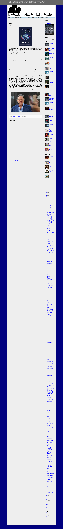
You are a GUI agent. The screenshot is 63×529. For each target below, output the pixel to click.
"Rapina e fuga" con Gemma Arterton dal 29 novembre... (50, 233)
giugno (47, 500)
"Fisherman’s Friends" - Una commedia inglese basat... (50, 293)
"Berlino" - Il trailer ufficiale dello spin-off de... (50, 207)
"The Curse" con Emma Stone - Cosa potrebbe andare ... (49, 436)
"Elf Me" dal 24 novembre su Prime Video (49, 286)
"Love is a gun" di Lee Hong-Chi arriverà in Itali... (49, 298)
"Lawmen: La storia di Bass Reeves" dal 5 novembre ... (49, 493)
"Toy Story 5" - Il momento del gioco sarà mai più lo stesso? (51, 144)
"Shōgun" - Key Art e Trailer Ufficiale (49, 425)
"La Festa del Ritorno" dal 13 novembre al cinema (49, 391)
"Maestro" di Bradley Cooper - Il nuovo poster (50, 326)
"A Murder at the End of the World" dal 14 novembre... (50, 408)
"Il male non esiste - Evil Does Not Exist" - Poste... (50, 431)
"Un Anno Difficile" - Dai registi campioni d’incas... (50, 241)
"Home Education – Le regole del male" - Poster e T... (49, 471)
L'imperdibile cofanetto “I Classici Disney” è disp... (49, 410)
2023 (46, 196)
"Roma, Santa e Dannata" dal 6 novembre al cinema (50, 488)
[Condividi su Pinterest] (25, 116)
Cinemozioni (47, 17)
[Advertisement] (25, 151)
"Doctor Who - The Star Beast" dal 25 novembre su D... (49, 253)
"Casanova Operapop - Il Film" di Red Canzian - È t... (50, 264)
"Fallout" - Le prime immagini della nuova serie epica (49, 210)
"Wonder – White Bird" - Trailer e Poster (49, 336)
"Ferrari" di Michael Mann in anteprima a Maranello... (49, 354)
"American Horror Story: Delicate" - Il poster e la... (50, 433)
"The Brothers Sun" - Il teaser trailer (49, 418)
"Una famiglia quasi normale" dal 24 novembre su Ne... (49, 281)
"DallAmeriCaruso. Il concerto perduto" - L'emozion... (49, 343)
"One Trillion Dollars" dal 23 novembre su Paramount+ (49, 288)
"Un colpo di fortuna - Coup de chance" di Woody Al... (50, 371)
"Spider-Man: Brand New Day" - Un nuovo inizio (51, 49)
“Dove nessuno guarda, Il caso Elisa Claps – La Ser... (49, 405)
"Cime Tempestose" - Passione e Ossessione (51, 120)
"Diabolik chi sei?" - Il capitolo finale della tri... (49, 230)
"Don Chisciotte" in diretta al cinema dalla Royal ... (50, 480)
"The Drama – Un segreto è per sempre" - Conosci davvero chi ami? (51, 140)
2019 (46, 512)
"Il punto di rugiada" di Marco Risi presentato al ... (49, 223)
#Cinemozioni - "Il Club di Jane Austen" (51, 162)
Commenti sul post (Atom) (15, 160)
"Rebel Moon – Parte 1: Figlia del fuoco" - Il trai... (49, 402)
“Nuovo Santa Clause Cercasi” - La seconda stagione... (49, 464)
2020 (46, 511)
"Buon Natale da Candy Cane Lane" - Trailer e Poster (50, 423)
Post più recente (11, 159)
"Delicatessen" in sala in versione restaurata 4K (49, 338)
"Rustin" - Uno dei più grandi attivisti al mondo (49, 347)
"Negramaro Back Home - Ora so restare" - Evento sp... (49, 482)
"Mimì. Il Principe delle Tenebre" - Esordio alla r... (49, 364)
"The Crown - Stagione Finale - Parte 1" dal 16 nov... (49, 366)
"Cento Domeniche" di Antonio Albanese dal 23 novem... (49, 320)
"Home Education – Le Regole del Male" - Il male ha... (49, 239)
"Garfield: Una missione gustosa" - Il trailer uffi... (50, 383)
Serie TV (12, 17)
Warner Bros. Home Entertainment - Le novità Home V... (50, 444)
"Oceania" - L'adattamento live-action (51, 63)
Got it (53, 2)
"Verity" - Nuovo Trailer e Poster (51, 76)
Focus (21, 17)
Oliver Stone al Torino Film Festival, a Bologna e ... (50, 429)
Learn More (50, 2)
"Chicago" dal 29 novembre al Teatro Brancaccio (49, 259)
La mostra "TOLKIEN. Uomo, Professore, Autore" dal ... (49, 381)
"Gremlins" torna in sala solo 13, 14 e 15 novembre (50, 416)
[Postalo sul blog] (22, 116)
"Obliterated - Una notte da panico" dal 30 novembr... (50, 200)
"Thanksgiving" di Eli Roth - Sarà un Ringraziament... (50, 322)
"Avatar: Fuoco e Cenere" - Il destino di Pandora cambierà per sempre (49, 150)
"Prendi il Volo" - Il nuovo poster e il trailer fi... (49, 378)
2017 (46, 515)
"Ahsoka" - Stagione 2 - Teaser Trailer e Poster (51, 68)
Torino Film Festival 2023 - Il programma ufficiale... (50, 427)
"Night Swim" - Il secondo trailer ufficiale (49, 205)
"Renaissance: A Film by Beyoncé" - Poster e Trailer (49, 312)
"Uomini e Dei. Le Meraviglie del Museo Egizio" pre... (49, 203)
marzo (47, 504)
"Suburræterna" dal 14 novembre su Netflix (49, 396)
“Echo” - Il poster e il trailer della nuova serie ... (50, 457)
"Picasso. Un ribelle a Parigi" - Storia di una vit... (49, 271)
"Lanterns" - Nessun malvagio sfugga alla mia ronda (51, 81)
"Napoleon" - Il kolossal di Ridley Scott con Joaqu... (49, 300)
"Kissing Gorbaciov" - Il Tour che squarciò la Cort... (49, 274)
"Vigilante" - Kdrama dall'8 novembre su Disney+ (49, 475)
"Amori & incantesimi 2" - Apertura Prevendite (51, 86)
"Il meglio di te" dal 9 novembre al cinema (49, 449)
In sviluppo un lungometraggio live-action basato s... (49, 315)
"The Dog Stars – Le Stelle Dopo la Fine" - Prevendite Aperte (51, 59)
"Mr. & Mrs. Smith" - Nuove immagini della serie (50, 249)
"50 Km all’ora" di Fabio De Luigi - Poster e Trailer (50, 251)
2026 (46, 192)
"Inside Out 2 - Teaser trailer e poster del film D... (50, 442)
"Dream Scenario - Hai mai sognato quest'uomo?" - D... (49, 393)
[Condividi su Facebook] (24, 116)
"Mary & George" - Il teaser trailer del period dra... (50, 345)
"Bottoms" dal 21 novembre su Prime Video (50, 330)
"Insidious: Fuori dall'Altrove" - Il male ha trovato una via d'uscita (51, 53)
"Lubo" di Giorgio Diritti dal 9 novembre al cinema (50, 473)
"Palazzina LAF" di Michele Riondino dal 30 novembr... (50, 226)
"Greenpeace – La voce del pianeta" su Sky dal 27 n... (50, 266)
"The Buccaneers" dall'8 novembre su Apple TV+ (49, 477)
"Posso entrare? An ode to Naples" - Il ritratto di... (49, 484)
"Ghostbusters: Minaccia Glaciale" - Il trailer (49, 455)
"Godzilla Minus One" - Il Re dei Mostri (49, 215)
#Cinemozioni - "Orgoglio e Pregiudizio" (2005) (51, 171)
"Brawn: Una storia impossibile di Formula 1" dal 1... (50, 386)
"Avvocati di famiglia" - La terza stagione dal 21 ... (49, 324)
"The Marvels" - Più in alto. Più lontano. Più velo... (50, 461)
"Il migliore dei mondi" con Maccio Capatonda (50, 351)
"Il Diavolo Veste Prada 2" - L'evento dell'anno (51, 130)
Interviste (32, 17)
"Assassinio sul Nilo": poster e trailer (51, 157)
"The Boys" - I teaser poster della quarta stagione (50, 447)
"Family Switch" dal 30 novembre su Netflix (49, 217)
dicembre (47, 197)
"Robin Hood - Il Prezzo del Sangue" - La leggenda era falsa (51, 109)
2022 (46, 508)
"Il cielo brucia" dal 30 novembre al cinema (49, 228)
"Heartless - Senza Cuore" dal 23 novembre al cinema (49, 276)
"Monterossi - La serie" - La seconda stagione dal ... (50, 438)
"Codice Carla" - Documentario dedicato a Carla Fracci (49, 421)
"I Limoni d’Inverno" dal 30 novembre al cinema (50, 221)
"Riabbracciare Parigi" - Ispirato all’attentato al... (49, 453)
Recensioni (17, 17)
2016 (46, 516)
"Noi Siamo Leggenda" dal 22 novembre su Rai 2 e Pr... (49, 307)
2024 (46, 195)
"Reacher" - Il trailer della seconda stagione (49, 459)
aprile (47, 503)
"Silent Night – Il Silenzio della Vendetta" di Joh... (49, 219)
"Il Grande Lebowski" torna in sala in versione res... (50, 490)
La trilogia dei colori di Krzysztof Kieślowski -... (49, 398)
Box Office (42, 17)
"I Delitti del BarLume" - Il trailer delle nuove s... (49, 261)
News (9, 17)
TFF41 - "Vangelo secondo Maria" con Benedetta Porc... (49, 236)
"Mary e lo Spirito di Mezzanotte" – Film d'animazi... (49, 305)
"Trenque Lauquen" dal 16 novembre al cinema (49, 373)
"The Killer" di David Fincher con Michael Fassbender (49, 466)
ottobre (47, 495)
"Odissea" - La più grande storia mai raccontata (51, 44)
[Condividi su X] (23, 116)
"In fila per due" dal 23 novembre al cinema (49, 279)
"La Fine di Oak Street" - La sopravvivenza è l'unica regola (51, 72)
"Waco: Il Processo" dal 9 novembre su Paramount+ (50, 440)
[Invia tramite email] (22, 116)
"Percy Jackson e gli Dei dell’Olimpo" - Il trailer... (50, 340)
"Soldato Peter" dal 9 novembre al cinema (49, 469)
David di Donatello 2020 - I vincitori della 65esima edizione (51, 166)
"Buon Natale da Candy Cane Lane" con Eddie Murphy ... (50, 212)
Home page (25, 159)
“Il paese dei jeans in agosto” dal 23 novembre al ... (50, 302)
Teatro (29, 17)
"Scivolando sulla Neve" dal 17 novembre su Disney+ (50, 349)
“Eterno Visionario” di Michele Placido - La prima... (49, 243)
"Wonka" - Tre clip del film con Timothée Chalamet (50, 361)
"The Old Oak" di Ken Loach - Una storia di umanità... (49, 376)
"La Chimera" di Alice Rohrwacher (49, 295)
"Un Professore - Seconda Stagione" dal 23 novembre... (49, 291)
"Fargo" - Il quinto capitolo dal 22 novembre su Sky (49, 310)
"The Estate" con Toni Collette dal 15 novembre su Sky (50, 388)
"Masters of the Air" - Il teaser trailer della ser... (49, 332)
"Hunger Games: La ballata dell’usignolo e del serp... (50, 400)
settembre (47, 496)
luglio (47, 499)
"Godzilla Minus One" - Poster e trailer (49, 414)
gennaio (47, 507)
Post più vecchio (39, 159)
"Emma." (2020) (51, 175)
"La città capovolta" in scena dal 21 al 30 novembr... (50, 268)
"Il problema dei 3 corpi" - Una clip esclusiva (49, 317)
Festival (25, 17)
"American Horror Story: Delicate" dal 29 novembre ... (49, 246)
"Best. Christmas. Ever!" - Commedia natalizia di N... (49, 357)
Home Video (37, 17)
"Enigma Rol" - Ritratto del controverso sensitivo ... (49, 486)
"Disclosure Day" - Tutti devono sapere (51, 125)
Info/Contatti (11, 520)
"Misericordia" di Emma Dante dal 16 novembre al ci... (50, 369)
